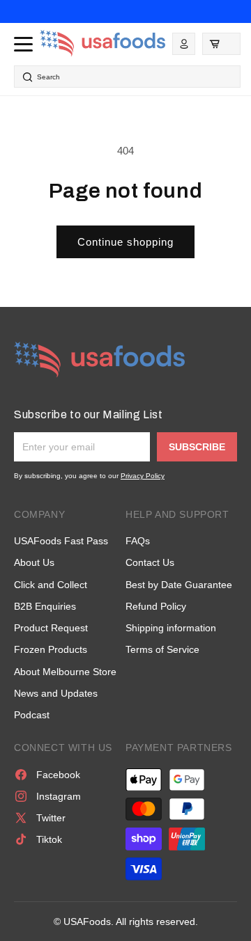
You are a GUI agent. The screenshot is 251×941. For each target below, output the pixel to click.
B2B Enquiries (45, 606)
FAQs (138, 540)
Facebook (58, 774)
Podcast (32, 714)
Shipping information (171, 627)
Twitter (51, 817)
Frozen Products (50, 649)
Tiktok (49, 839)
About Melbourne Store (65, 671)
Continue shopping (125, 242)
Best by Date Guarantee (179, 584)
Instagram (58, 796)
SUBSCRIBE (197, 446)
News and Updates (56, 693)
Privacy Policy (143, 476)
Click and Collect (50, 584)
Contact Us (150, 562)
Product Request (51, 627)
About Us (34, 562)
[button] (221, 43)
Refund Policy (156, 606)
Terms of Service (162, 649)
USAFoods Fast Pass (61, 540)
